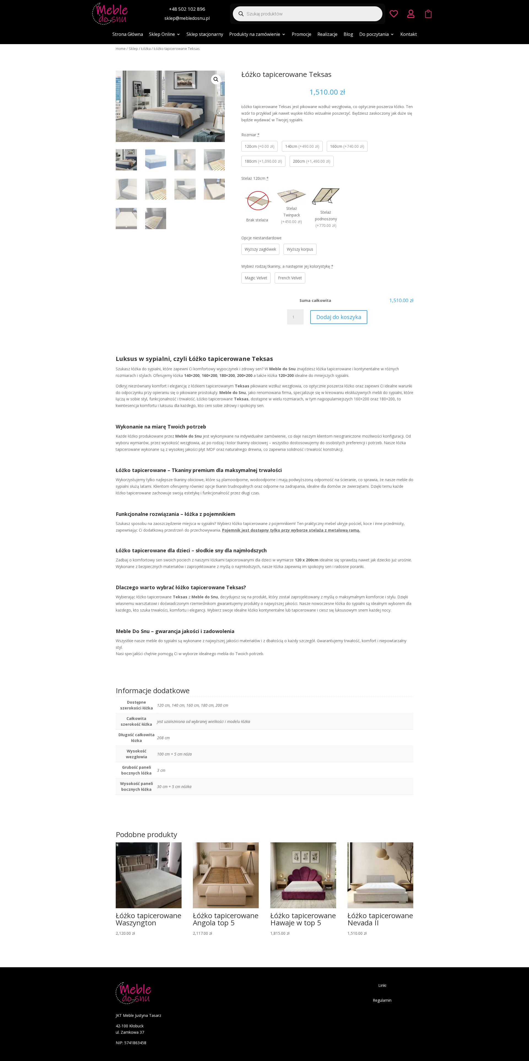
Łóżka (146, 48)
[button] (216, 79)
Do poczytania (374, 34)
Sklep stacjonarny (205, 34)
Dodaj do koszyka (338, 317)
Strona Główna (127, 34)
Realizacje (327, 34)
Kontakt (408, 34)
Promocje (301, 34)
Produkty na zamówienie (254, 34)
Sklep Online (162, 34)
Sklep (133, 48)
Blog (348, 34)
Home (121, 48)
